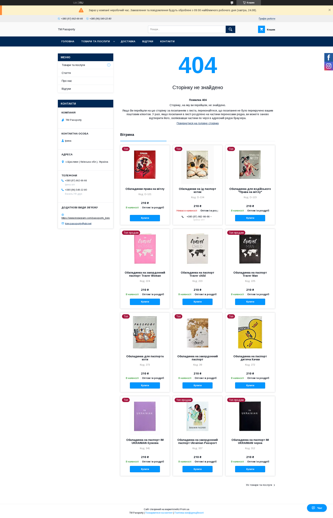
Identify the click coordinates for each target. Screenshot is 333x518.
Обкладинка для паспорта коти (145, 358)
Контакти (167, 41)
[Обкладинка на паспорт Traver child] (197, 248)
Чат (319, 508)
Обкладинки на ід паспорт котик (197, 190)
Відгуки (147, 41)
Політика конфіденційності (189, 512)
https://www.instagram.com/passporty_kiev (85, 217)
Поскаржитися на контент (159, 512)
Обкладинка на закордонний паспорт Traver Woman (145, 274)
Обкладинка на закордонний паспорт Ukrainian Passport (197, 441)
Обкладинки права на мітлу (144, 188)
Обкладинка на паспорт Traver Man (250, 274)
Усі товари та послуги (259, 484)
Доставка (128, 41)
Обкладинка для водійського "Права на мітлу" (250, 190)
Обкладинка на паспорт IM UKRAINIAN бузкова (145, 441)
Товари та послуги (95, 41)
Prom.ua (184, 509)
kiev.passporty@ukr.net (78, 223)
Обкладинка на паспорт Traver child (197, 274)
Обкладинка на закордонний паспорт (197, 358)
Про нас (67, 80)
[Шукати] (230, 29)
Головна (67, 41)
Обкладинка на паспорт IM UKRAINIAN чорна (250, 441)
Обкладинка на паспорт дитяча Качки (250, 358)
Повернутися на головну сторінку (198, 123)
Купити (145, 218)
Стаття (66, 72)
